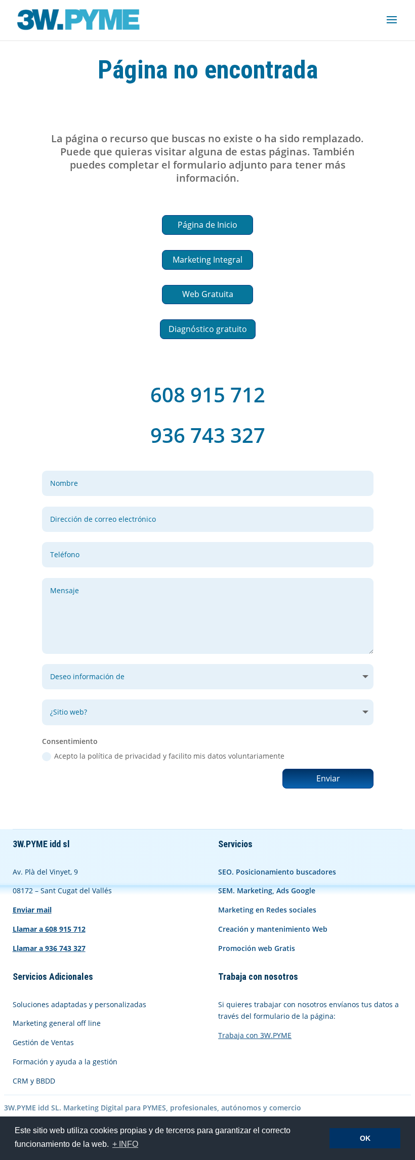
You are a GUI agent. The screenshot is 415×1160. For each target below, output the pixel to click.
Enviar (328, 778)
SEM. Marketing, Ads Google (266, 890)
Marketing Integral (207, 259)
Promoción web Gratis (256, 948)
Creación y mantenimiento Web (272, 929)
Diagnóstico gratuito (208, 329)
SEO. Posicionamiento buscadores (277, 872)
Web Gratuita (207, 294)
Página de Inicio (207, 224)
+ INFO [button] (125, 1144)
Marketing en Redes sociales (267, 910)
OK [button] (365, 1138)
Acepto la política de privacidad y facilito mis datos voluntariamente (169, 756)
